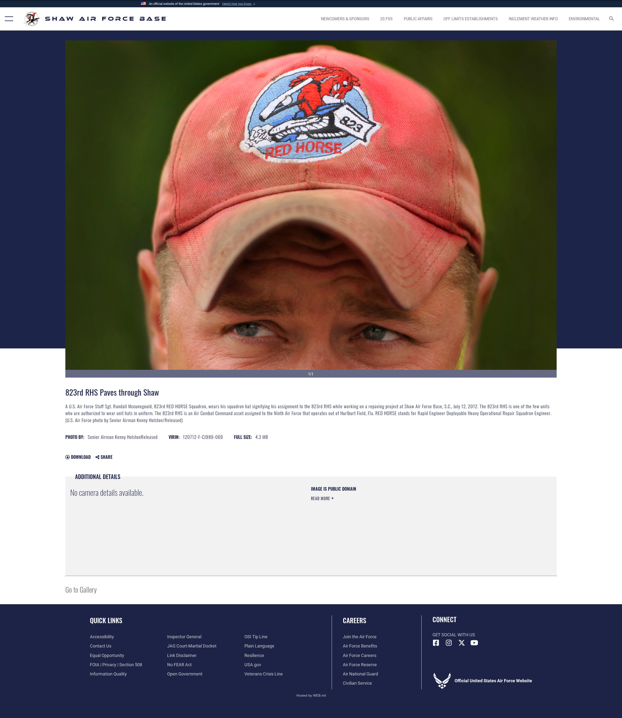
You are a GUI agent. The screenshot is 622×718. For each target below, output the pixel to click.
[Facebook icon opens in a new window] (436, 643)
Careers (354, 620)
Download (80, 457)
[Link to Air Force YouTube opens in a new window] (474, 643)
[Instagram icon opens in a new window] (448, 643)
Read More (321, 498)
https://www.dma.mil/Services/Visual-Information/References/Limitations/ (368, 522)
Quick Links (106, 620)
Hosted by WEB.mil (311, 695)
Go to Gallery (81, 589)
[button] (239, 3)
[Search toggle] (612, 19)
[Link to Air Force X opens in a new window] (461, 643)
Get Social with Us (453, 634)
